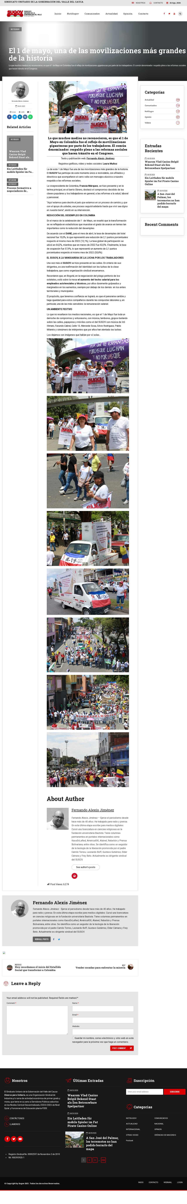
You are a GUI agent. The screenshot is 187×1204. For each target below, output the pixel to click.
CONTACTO (153, 1182)
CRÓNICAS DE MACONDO (165, 1135)
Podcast (129, 1140)
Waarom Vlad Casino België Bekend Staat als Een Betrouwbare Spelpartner (19, 157)
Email (75, 1015)
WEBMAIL (168, 1182)
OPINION (158, 1129)
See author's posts (85, 867)
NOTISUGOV (131, 1118)
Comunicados (92, 13)
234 (103, 1160)
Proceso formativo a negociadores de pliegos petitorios (19, 191)
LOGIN (180, 1182)
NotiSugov (73, 13)
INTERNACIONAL (133, 1129)
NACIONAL (159, 1124)
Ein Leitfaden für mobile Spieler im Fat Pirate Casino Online (20, 171)
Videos (161, 123)
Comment (11, 1003)
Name (75, 1003)
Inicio (57, 13)
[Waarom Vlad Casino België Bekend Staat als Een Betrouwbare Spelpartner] (20, 148)
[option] (88, 107)
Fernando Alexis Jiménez (20, 101)
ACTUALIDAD (132, 1124)
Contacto (143, 13)
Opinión (128, 13)
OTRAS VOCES (132, 1135)
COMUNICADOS (161, 1118)
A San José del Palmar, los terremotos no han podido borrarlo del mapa (168, 200)
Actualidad (111, 13)
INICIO (140, 1182)
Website (75, 1026)
